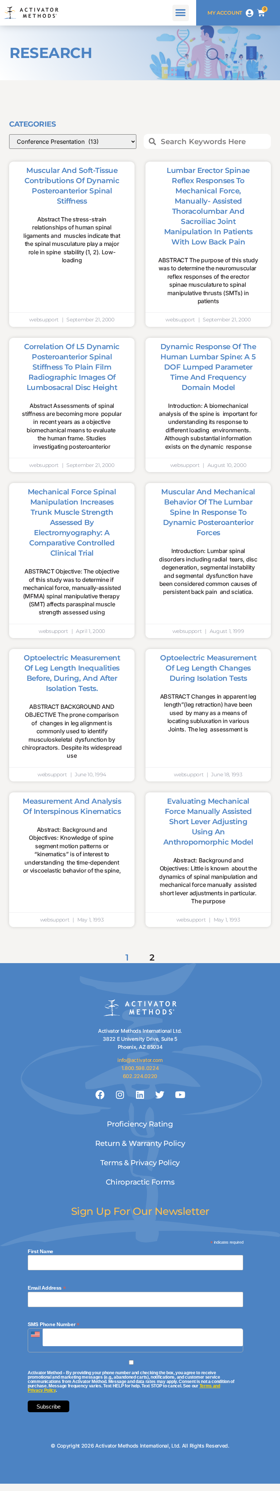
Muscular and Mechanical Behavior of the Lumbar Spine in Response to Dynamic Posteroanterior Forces (208, 512)
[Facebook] (100, 1094)
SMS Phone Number (53, 1324)
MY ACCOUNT (224, 12)
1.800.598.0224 (140, 1068)
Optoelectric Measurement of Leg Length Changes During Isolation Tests (208, 668)
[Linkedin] (140, 1094)
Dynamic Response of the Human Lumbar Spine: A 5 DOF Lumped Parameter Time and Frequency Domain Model (208, 367)
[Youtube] (180, 1094)
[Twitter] (160, 1094)
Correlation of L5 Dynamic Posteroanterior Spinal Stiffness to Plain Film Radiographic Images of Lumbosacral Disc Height (72, 367)
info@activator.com (140, 1060)
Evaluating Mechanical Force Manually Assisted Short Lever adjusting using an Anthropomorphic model (208, 821)
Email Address (47, 1288)
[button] (180, 13)
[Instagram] (120, 1094)
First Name (40, 1251)
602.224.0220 (140, 1076)
